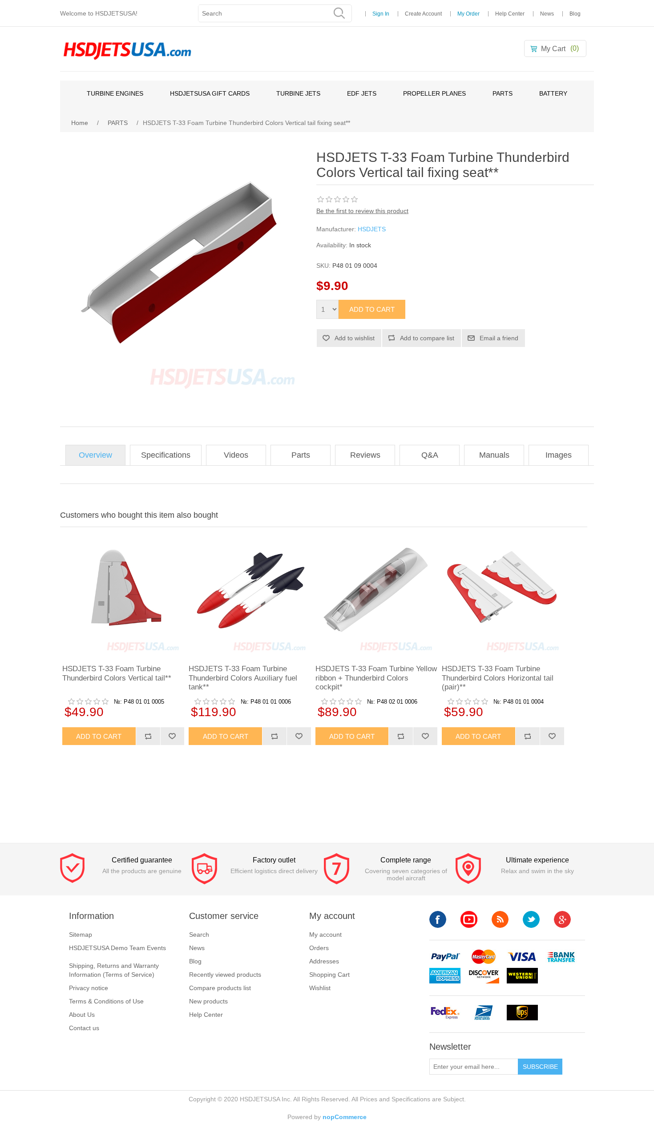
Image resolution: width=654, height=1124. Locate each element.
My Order (468, 13)
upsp (483, 1012)
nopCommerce (345, 1116)
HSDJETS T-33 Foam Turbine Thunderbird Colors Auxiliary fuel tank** (243, 678)
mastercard (483, 957)
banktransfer (561, 957)
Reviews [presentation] (365, 455)
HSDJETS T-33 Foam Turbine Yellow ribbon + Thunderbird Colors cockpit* (376, 678)
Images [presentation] (558, 455)
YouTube (468, 919)
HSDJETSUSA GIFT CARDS (210, 93)
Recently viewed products (225, 974)
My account (325, 934)
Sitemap (80, 934)
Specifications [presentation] (165, 455)
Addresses (324, 961)
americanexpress (444, 975)
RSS (500, 919)
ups (522, 1012)
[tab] (95, 455)
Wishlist (320, 987)
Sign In (380, 13)
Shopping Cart (329, 974)
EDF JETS (361, 93)
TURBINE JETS (298, 93)
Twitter (531, 919)
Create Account (423, 13)
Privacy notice (88, 987)
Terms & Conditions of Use (106, 1001)
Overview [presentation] (95, 455)
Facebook (437, 919)
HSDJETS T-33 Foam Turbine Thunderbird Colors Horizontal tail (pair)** (497, 678)
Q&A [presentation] (429, 455)
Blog (575, 13)
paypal (444, 957)
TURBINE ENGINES (115, 93)
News (547, 13)
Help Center (510, 13)
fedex (444, 1012)
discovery (483, 975)
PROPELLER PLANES (434, 93)
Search (199, 934)
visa (522, 957)
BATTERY (553, 93)
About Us (82, 1014)
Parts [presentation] (300, 455)
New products (208, 1001)
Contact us (84, 1027)
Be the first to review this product (362, 210)
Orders (319, 947)
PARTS (503, 93)
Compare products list (220, 987)
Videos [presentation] (236, 455)
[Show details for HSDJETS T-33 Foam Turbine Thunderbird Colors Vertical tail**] (123, 595)
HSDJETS (372, 229)
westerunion (522, 975)
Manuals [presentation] (494, 455)
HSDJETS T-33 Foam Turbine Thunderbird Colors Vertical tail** (116, 673)
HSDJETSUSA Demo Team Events (117, 947)
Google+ (562, 919)
